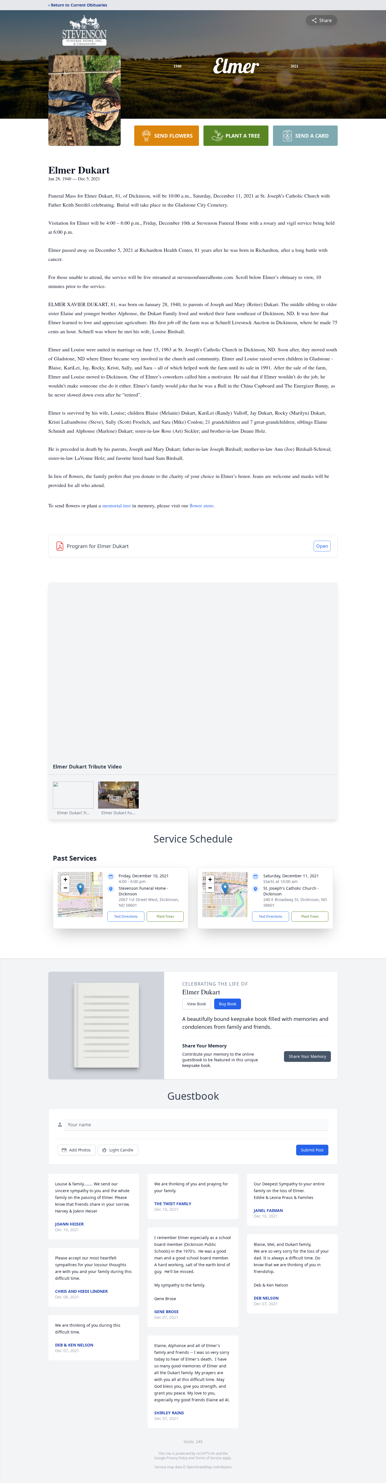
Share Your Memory (307, 1056)
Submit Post (312, 1150)
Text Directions (126, 916)
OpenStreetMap (199, 1467)
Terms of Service (208, 1458)
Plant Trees (165, 916)
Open (322, 546)
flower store (201, 505)
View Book (196, 1003)
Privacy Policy (177, 1458)
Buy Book (227, 1003)
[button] (80, 889)
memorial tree (116, 505)
